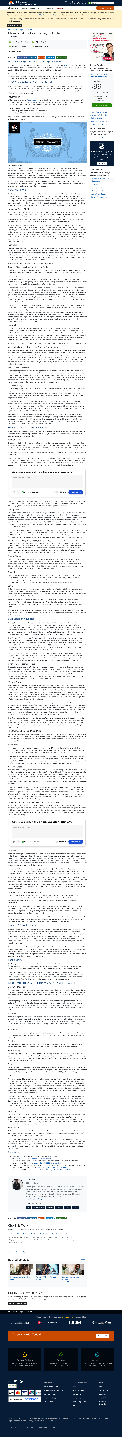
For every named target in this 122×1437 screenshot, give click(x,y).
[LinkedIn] (15, 1381)
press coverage (69, 1317)
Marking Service (96, 118)
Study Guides (76, 1394)
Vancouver (43, 1234)
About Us (41, 8)
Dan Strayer (15, 37)
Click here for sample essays (49, 15)
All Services (48, 1402)
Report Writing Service (98, 112)
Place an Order (104, 8)
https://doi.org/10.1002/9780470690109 (55, 1170)
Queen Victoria (69, 65)
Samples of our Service (99, 121)
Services (24, 8)
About (101, 1386)
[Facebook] (10, 1381)
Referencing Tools (97, 191)
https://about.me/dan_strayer (36, 1199)
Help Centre (103, 1398)
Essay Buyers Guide (97, 188)
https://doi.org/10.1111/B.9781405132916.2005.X (34, 1158)
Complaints (103, 1394)
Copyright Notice (41, 1427)
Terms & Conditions (27, 1427)
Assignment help (50, 1398)
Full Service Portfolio (98, 124)
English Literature (25, 30)
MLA (17, 1234)
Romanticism (31, 100)
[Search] (89, 3)
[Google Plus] (21, 1381)
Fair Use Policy (104, 1390)
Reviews (32, 8)
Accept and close (13, 25)
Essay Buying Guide (78, 1402)
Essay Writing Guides (98, 194)
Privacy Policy (13, 1427)
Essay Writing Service (52, 1386)
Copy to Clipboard (16, 1252)
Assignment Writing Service (100, 115)
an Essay (102, 105)
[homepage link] (9, 30)
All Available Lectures (98, 138)
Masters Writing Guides (99, 197)
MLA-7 (24, 1234)
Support (72, 3)
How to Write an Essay (98, 185)
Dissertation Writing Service (54, 1390)
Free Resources (77, 1398)
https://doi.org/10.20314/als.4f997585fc (51, 1168)
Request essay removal (17, 1303)
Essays (14, 30)
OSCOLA (64, 1234)
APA (11, 1234)
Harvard (33, 1234)
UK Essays (14, 8)
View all (82, 1260)
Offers (59, 8)
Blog (73, 1405)
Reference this (15, 51)
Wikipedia (54, 1234)
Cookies (52, 1427)
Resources (50, 8)
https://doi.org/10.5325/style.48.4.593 (47, 1163)
